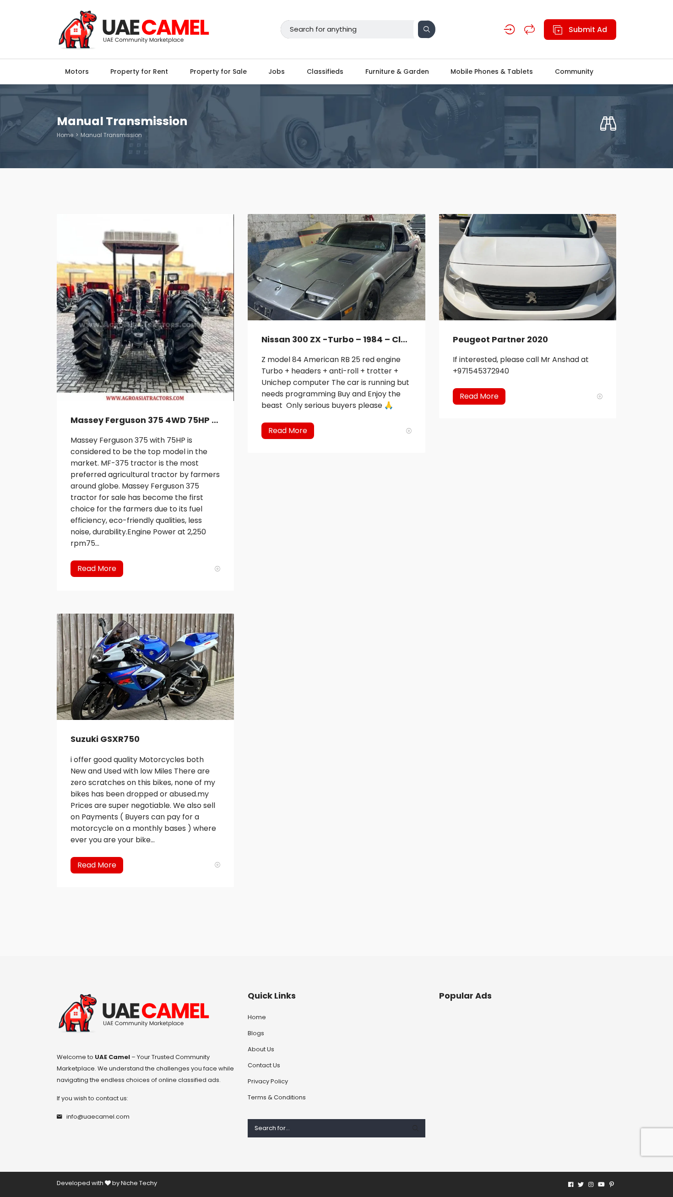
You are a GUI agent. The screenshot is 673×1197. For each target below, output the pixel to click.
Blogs (256, 1033)
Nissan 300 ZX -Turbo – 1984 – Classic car (336, 339)
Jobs (276, 71)
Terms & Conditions (277, 1097)
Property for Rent (139, 71)
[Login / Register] (509, 29)
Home (65, 135)
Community (574, 71)
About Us (261, 1049)
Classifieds (325, 71)
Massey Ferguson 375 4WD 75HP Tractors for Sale (145, 420)
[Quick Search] (608, 123)
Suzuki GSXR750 (105, 739)
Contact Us (264, 1065)
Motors (77, 71)
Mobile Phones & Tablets (491, 71)
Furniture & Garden (397, 71)
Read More (96, 568)
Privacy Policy (268, 1081)
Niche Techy (139, 1183)
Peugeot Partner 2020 (500, 339)
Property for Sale (218, 71)
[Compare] (529, 29)
